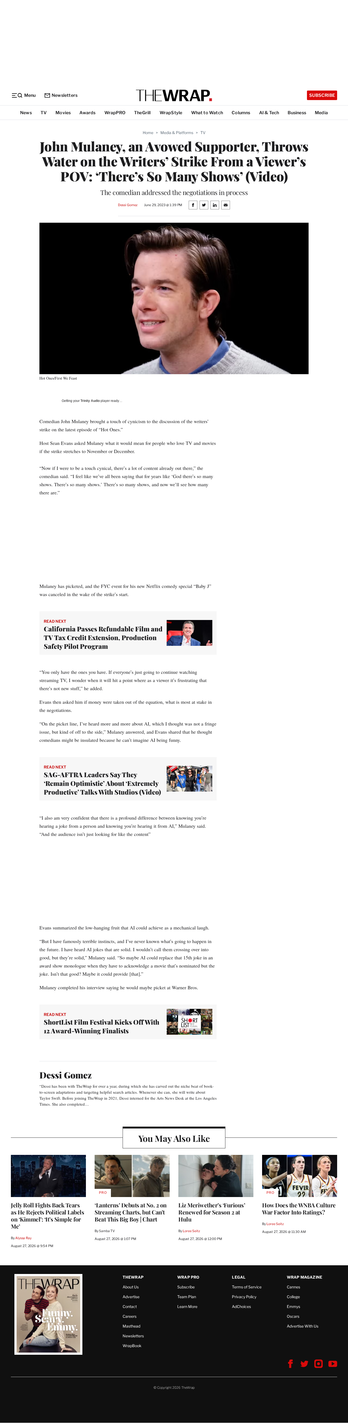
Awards (87, 112)
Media (321, 112)
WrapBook (132, 1345)
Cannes (293, 1287)
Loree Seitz (191, 1231)
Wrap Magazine (304, 1277)
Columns (241, 112)
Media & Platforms (176, 132)
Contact (130, 1306)
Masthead (131, 1326)
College (293, 1296)
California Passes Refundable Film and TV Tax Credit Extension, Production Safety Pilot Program (103, 637)
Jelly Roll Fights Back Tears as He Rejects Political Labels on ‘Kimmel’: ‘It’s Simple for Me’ (47, 1215)
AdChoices (241, 1306)
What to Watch (207, 112)
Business (297, 112)
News (26, 112)
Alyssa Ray (23, 1238)
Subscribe (322, 95)
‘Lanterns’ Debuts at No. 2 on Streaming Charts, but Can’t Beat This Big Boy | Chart (131, 1212)
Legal (239, 1277)
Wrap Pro (188, 1277)
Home (148, 132)
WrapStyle (171, 112)
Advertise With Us (302, 1326)
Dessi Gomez (128, 205)
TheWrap (133, 1277)
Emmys (293, 1306)
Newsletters (64, 95)
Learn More (187, 1306)
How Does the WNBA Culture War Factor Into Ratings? (299, 1208)
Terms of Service (247, 1287)
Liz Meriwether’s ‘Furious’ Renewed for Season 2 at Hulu (211, 1212)
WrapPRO (114, 112)
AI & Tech (269, 112)
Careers (129, 1316)
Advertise (131, 1296)
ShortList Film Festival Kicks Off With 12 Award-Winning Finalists (101, 1026)
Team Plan (186, 1296)
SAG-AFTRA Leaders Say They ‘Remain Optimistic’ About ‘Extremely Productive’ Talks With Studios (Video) (102, 783)
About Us (131, 1287)
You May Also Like (174, 1138)
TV (44, 112)
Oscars (293, 1316)
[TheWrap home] (174, 95)
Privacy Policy (244, 1296)
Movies (63, 112)
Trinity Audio (90, 401)
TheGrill (142, 112)
